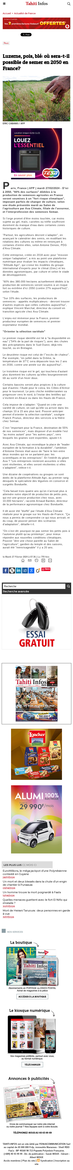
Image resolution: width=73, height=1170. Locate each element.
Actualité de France (25, 13)
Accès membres (12, 1160)
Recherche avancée (16, 591)
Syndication (46, 1160)
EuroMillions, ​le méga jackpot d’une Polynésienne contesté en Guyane (35, 872)
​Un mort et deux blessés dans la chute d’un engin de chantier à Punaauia (35, 883)
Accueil (7, 13)
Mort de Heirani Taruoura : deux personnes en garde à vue (36, 912)
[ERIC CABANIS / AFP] (36, 77)
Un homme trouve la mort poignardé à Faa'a (32, 892)
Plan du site (28, 1160)
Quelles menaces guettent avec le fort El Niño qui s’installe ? (35, 901)
